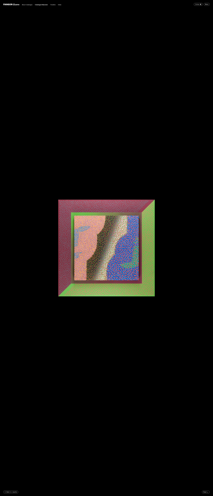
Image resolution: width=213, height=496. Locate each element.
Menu (206, 4)
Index (59, 5)
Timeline (52, 5)
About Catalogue (27, 5)
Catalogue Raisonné (41, 5)
